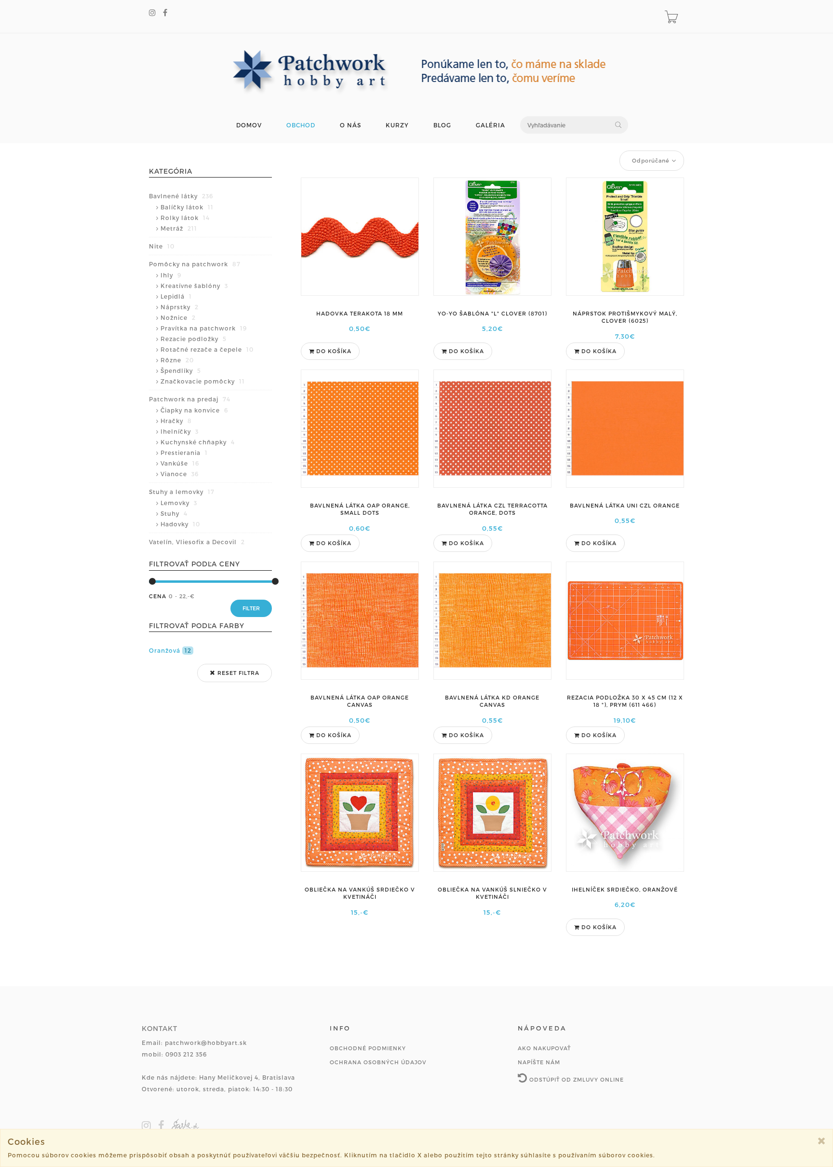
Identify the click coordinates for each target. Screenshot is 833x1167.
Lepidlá (176, 296)
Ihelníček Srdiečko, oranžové (625, 889)
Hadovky (180, 524)
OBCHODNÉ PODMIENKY (368, 1048)
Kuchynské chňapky (198, 442)
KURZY (397, 125)
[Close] (822, 1141)
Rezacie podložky (194, 338)
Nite (162, 246)
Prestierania (184, 452)
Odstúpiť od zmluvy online (575, 1079)
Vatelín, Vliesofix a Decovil (197, 541)
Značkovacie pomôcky (203, 381)
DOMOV (249, 125)
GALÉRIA (490, 125)
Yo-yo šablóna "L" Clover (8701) (492, 313)
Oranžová (170, 650)
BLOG (442, 125)
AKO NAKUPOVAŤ (544, 1048)
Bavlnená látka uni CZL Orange (625, 505)
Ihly (171, 275)
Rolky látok (185, 217)
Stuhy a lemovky (182, 491)
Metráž (179, 228)
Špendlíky (181, 370)
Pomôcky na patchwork (195, 264)
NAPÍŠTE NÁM (539, 1062)
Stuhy (174, 513)
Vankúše (180, 463)
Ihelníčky (180, 431)
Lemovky (179, 502)
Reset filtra (237, 673)
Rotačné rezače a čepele (207, 349)
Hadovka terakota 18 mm (359, 313)
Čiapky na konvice (194, 410)
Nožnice (178, 317)
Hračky (176, 420)
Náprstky (180, 306)
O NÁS (350, 125)
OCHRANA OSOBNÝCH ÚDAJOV (378, 1062)
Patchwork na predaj (189, 399)
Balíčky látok (187, 207)
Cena (157, 596)
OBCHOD (300, 125)
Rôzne (177, 360)
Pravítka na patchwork (204, 328)
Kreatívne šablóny (194, 285)
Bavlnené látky (181, 195)
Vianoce (180, 473)
